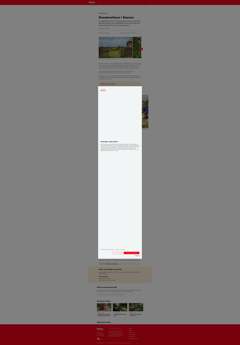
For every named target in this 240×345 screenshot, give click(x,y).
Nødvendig (103, 249)
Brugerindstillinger (110, 249)
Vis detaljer (137, 255)
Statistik (117, 249)
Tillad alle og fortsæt (131, 252)
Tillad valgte (117, 252)
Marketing (123, 249)
